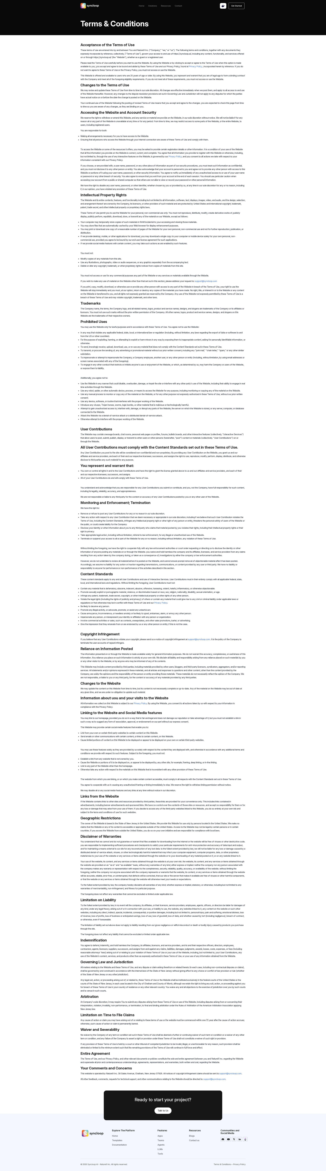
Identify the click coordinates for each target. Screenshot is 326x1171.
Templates (117, 1140)
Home (141, 6)
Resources (166, 6)
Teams (161, 1140)
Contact (178, 6)
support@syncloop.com (206, 281)
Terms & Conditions (222, 1164)
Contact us (194, 1140)
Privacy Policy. (196, 66)
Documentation (119, 1144)
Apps (160, 1136)
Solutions (152, 6)
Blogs (192, 1136)
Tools (160, 1153)
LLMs (160, 1149)
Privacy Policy (175, 156)
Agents (161, 1144)
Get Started (236, 6)
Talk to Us (163, 1110)
